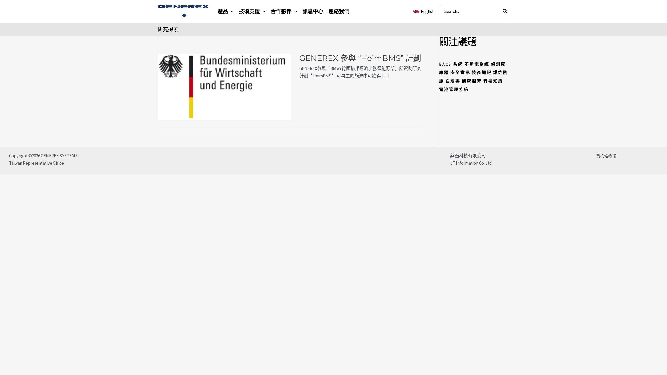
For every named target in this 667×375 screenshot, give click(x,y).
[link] (423, 11)
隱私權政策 (606, 155)
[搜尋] (505, 11)
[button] (231, 11)
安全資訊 (460, 72)
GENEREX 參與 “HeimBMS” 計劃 (360, 58)
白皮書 (453, 81)
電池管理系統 (454, 89)
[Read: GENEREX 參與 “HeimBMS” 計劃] (224, 86)
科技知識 (493, 81)
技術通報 (482, 72)
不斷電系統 (477, 64)
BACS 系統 (451, 64)
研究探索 (472, 81)
